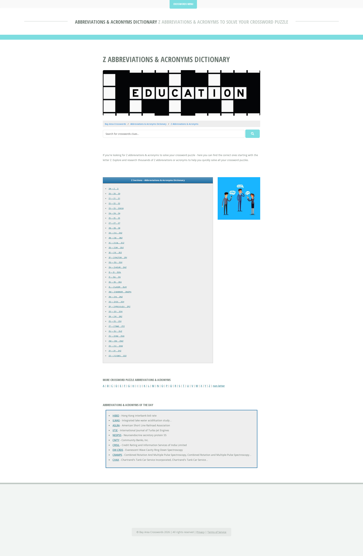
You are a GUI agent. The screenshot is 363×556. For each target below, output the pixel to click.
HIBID (116, 415)
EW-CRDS (118, 450)
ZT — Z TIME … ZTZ (117, 326)
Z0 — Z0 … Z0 (114, 193)
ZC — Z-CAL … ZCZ (116, 243)
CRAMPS (117, 455)
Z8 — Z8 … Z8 (114, 228)
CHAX (116, 459)
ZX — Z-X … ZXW (116, 346)
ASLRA (116, 425)
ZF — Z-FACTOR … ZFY (118, 257)
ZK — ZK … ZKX (115, 282)
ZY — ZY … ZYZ (115, 351)
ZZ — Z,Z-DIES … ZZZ (117, 355)
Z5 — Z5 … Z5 (114, 218)
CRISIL (116, 445)
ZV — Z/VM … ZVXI (116, 336)
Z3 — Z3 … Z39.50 (116, 208)
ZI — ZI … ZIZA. (115, 272)
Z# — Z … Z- (114, 188)
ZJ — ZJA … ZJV (115, 277)
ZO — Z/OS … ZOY (116, 301)
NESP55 (117, 435)
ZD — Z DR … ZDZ (116, 247)
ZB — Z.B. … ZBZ (116, 238)
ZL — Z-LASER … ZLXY (118, 287)
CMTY (116, 440)
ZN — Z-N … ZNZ (116, 297)
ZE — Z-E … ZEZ (115, 252)
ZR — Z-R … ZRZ (115, 316)
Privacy (200, 532)
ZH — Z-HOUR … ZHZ (117, 267)
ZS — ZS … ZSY (115, 321)
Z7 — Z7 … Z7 (114, 223)
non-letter (219, 385)
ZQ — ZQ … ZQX (116, 311)
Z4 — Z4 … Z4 (114, 213)
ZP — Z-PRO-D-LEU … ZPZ (119, 306)
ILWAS (116, 420)
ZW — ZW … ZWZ (116, 341)
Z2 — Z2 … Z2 (114, 203)
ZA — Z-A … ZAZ (115, 233)
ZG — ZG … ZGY (115, 262)
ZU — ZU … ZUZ (115, 331)
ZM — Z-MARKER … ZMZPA (120, 292)
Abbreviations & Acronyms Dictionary (116, 21)
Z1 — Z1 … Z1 (114, 198)
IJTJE (115, 430)
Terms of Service (216, 532)
